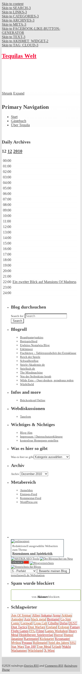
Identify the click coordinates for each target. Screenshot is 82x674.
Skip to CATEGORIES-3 (20, 16)
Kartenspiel (31, 638)
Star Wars (17, 646)
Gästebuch (18, 121)
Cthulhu (53, 623)
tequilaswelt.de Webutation (28, 575)
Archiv (15, 474)
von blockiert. (46, 594)
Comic (15, 623)
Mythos (16, 642)
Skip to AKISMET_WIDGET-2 (25, 41)
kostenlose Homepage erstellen (39, 440)
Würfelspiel (35, 650)
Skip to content (12, 4)
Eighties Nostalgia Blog (35, 345)
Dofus (63, 623)
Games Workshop (56, 631)
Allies (36, 615)
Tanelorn (25, 416)
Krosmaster (62, 638)
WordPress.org (29, 502)
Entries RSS (31, 665)
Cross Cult (40, 623)
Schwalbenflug (29, 360)
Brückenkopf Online (32, 400)
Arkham (67, 615)
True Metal (44, 646)
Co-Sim (66, 619)
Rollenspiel (40, 642)
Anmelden (26, 490)
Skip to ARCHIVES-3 (18, 20)
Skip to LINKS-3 (14, 12)
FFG (32, 631)
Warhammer (19, 650)
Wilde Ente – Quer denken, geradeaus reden (47, 380)
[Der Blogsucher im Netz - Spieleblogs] (56, 558)
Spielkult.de (27, 368)
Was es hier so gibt (22, 457)
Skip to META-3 (14, 24)
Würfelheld (27, 384)
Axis (27, 619)
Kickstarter (47, 638)
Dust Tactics (19, 627)
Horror (58, 635)
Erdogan (63, 627)
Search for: (17, 316)
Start (14, 117)
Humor (68, 635)
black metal (38, 619)
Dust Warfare (36, 627)
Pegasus (27, 642)
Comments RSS (54, 665)
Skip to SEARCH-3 (16, 8)
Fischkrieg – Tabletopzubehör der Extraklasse (48, 353)
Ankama (46, 615)
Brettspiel (53, 619)
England (51, 627)
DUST (73, 623)
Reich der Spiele (30, 357)
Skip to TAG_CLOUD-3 (20, 45)
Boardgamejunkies (31, 337)
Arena (56, 615)
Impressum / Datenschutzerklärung (41, 436)
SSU (73, 642)
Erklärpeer (26, 349)
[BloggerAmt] (42, 563)
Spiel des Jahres (59, 642)
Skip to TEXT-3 (13, 37)
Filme (40, 631)
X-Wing (49, 650)
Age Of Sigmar (21, 615)
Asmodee (17, 619)
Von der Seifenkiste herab (35, 376)
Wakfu (66, 646)
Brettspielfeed (28, 341)
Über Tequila (20, 125)
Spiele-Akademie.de (32, 364)
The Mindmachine (31, 372)
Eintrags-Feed (28, 494)
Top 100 (30, 646)
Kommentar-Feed (30, 498)
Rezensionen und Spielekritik (32, 553)
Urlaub (56, 646)
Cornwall (27, 623)
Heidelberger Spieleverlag (36, 635)
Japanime (17, 638)
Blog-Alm (26, 432)
